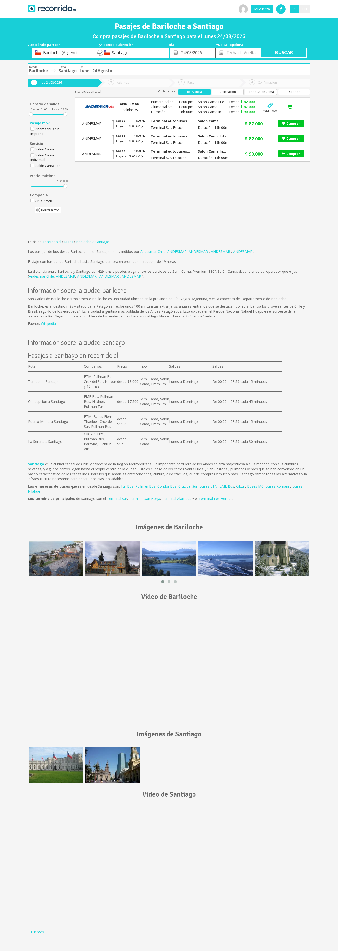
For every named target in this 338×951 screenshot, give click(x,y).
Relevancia (194, 92)
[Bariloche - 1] (56, 558)
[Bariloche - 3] (169, 558)
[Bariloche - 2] (112, 558)
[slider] (31, 114)
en (304, 9)
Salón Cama (44, 149)
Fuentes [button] (37, 932)
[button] (170, 121)
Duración (294, 92)
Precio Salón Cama (261, 92)
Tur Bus (127, 486)
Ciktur (240, 486)
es (294, 9)
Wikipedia (48, 323)
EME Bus (227, 486)
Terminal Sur (117, 498)
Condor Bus (166, 486)
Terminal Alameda (176, 498)
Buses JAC (255, 486)
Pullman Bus (145, 486)
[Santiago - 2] (112, 765)
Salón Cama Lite (47, 165)
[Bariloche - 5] (282, 558)
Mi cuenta (262, 9)
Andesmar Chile (152, 251)
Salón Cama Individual (42, 157)
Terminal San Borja (144, 498)
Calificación (228, 92)
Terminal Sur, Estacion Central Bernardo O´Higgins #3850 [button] (170, 127)
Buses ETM (208, 486)
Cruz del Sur (187, 486)
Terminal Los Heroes (215, 498)
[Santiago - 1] (56, 765)
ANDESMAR (177, 251)
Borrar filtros (49, 210)
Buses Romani (277, 486)
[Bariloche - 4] (225, 558)
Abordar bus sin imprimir (44, 131)
